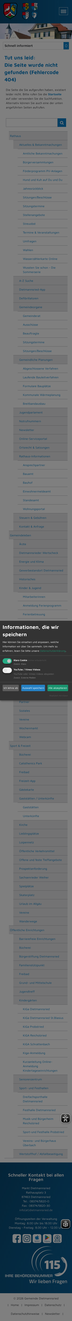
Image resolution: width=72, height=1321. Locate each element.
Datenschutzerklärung (53, 650)
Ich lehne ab (11, 687)
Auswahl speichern (33, 687)
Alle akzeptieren (57, 687)
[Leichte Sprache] (65, 1223)
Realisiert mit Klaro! (58, 695)
